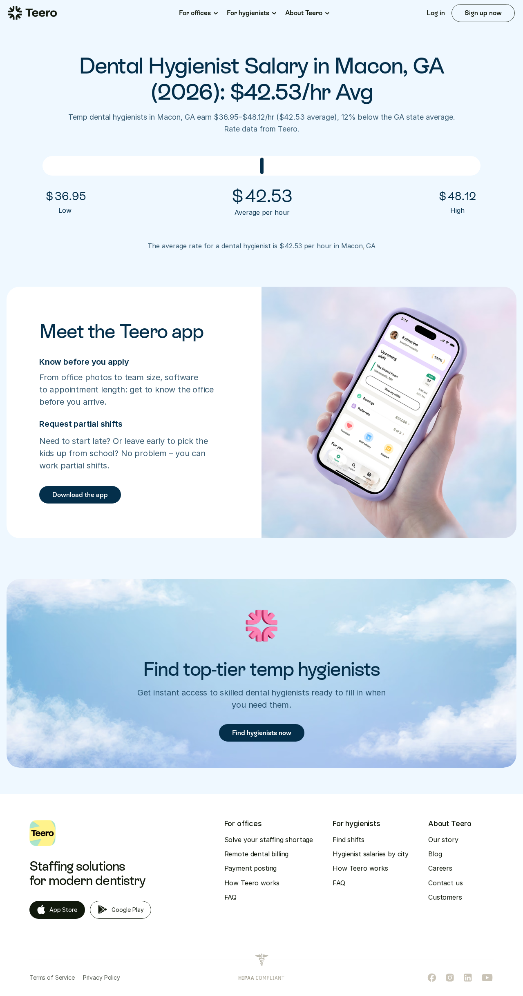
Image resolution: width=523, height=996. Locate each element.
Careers (440, 868)
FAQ (230, 897)
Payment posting (250, 868)
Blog (435, 854)
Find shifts (348, 840)
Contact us (445, 883)
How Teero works (252, 883)
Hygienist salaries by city (371, 854)
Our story (443, 840)
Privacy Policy (101, 977)
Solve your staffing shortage (268, 840)
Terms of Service (52, 977)
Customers (445, 897)
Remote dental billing (256, 854)
